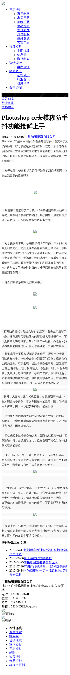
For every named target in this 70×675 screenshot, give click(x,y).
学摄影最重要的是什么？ (41, 562)
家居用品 (23, 18)
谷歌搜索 (15, 640)
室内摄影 (15, 644)
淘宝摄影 (15, 656)
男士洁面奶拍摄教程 (38, 558)
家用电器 (23, 13)
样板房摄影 (17, 665)
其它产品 (23, 42)
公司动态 (23, 75)
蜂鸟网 (14, 636)
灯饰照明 (23, 34)
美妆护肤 (23, 22)
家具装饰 (23, 30)
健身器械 (23, 38)
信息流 (21, 54)
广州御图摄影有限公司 (40, 136)
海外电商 (23, 59)
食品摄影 (15, 661)
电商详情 (23, 67)
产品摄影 (15, 648)
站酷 (12, 652)
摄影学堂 (23, 83)
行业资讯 (23, 79)
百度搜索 (15, 632)
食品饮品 (23, 26)
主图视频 (23, 50)
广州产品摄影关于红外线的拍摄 (45, 566)
